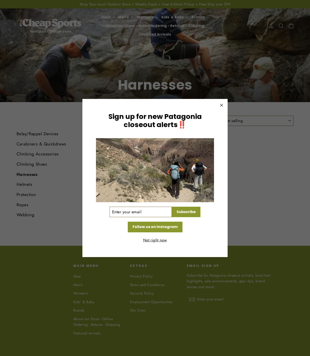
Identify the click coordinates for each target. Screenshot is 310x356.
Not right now (155, 240)
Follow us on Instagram (155, 226)
